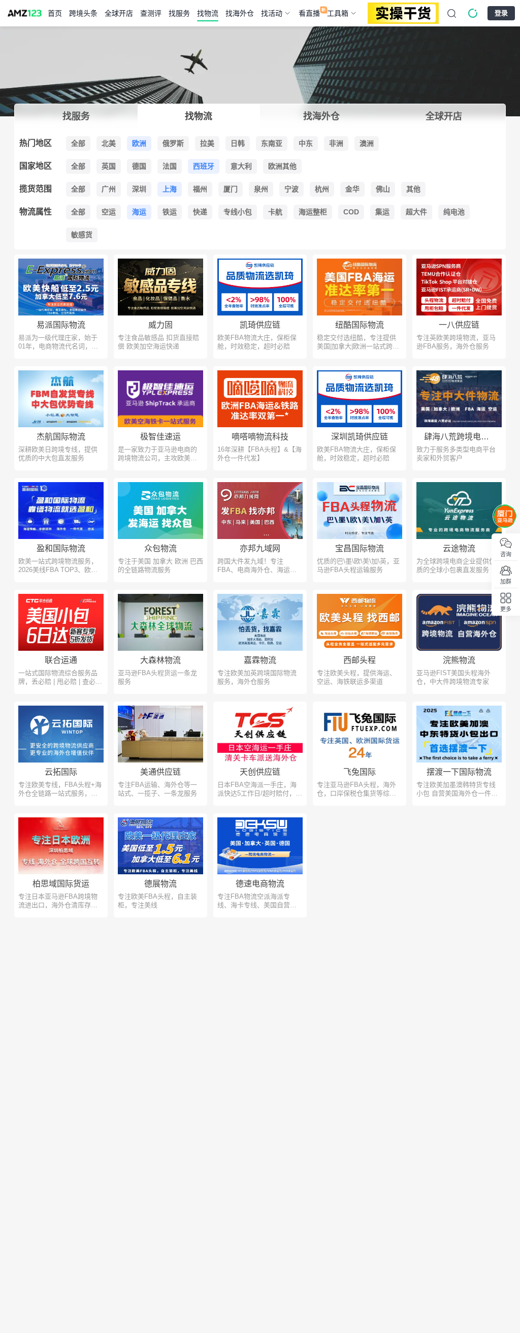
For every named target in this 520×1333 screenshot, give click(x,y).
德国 (139, 166)
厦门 (230, 189)
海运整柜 (313, 212)
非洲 (336, 143)
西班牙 (203, 166)
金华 (352, 189)
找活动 (271, 13)
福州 (200, 189)
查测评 (150, 13)
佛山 (383, 189)
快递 (200, 212)
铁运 (169, 212)
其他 (413, 189)
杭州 (322, 189)
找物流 (207, 13)
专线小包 (237, 212)
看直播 (309, 13)
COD (351, 212)
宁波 (291, 189)
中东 (306, 143)
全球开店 (119, 13)
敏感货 (81, 235)
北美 (109, 143)
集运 (382, 212)
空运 (109, 212)
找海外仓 (239, 13)
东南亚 (271, 143)
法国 (169, 166)
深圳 (139, 189)
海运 (139, 212)
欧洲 (139, 143)
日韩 (238, 143)
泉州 (261, 189)
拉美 (207, 143)
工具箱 (337, 13)
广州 (109, 189)
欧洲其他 (282, 166)
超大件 (416, 212)
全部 (78, 143)
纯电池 (454, 212)
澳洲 (367, 143)
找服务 (179, 13)
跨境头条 (83, 13)
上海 (169, 189)
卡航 (275, 212)
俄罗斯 (173, 143)
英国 (109, 166)
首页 (55, 13)
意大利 (241, 166)
